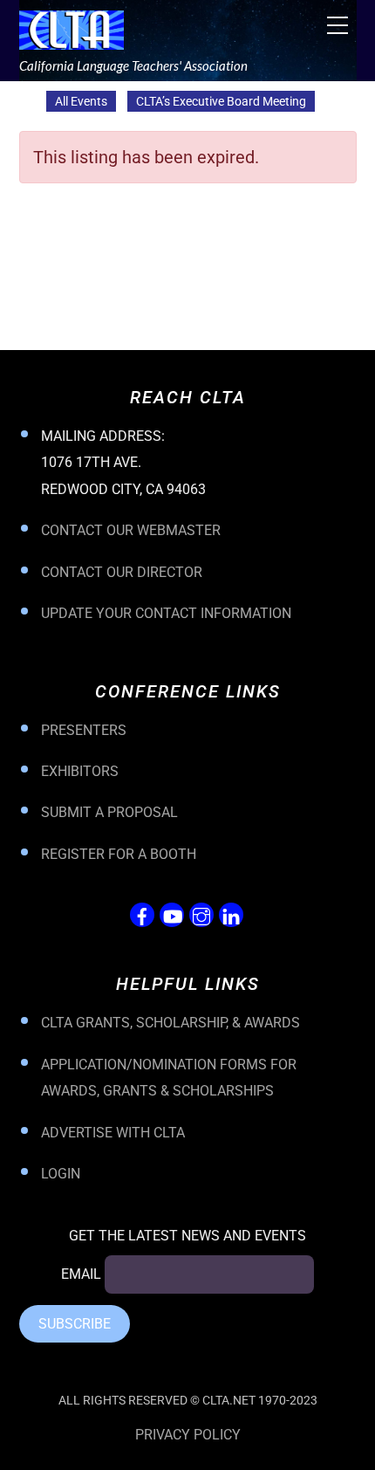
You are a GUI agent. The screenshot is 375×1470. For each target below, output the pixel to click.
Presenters (83, 730)
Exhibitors (80, 771)
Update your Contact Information (166, 613)
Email (81, 1274)
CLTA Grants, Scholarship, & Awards (170, 1022)
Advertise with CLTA (113, 1132)
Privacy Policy (188, 1434)
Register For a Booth (118, 854)
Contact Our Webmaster (131, 530)
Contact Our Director (121, 572)
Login (60, 1173)
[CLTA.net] (71, 40)
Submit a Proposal (109, 812)
